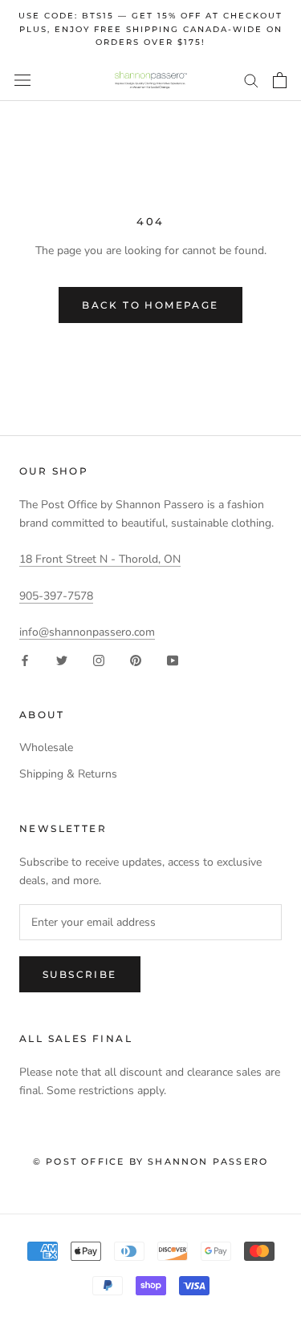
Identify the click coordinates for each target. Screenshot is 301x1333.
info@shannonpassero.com (87, 632)
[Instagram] (98, 659)
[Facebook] (25, 659)
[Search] (251, 80)
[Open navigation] (22, 81)
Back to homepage (150, 305)
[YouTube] (172, 659)
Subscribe (80, 974)
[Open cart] (280, 80)
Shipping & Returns (68, 774)
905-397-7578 (56, 596)
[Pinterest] (135, 659)
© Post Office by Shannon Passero (150, 1161)
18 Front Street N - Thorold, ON (100, 559)
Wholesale (46, 747)
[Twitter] (61, 659)
